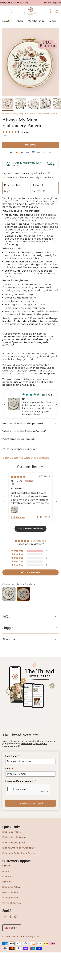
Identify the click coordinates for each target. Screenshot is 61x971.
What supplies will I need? (18, 439)
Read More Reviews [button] (30, 528)
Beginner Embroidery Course (18, 853)
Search (6, 865)
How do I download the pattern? (22, 423)
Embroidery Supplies (14, 842)
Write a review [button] (30, 572)
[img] (18, 476)
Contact (6, 876)
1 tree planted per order (22, 449)
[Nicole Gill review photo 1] (14, 510)
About (5, 871)
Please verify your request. (20, 781)
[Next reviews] (56, 404)
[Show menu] (4, 11)
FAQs (6, 616)
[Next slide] (56, 501)
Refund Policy (10, 892)
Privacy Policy (10, 897)
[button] (9, 132)
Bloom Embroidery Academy (18, 847)
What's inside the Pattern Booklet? (24, 431)
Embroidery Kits (11, 832)
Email (9, 768)
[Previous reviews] (5, 404)
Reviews (7, 881)
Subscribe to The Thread (30, 803)
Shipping (8, 628)
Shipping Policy (11, 887)
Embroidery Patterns (14, 837)
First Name (12, 756)
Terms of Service (11, 903)
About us (8, 639)
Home (5, 113)
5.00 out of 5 (38, 540)
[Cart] (57, 11)
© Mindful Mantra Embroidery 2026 (20, 936)
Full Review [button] (18, 517)
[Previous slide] (4, 501)
